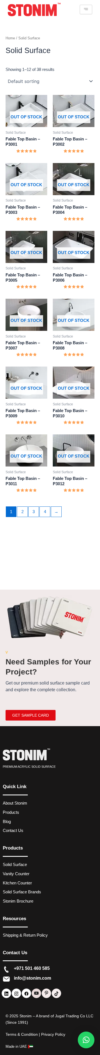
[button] (86, 1040)
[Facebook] (26, 993)
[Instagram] (16, 993)
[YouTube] (36, 993)
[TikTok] (56, 993)
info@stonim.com (32, 978)
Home (10, 38)
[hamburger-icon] (86, 9)
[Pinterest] (46, 993)
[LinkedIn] (6, 993)
